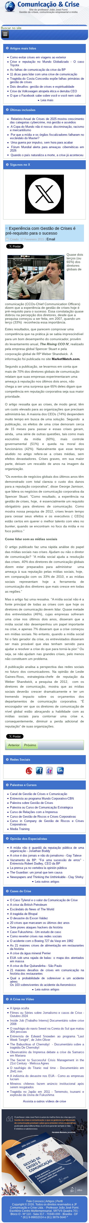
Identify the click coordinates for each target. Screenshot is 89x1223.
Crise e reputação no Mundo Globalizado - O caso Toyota (47, 63)
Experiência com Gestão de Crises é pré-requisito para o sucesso (40, 231)
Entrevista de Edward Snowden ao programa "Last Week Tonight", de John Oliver (47, 1038)
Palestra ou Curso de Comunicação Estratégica (41, 807)
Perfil (59, 1201)
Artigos (50, 1201)
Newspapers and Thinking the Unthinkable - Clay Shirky (47, 877)
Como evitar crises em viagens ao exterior (38, 57)
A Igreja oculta (19, 1008)
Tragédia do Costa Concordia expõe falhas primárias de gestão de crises (47, 80)
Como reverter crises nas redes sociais (36, 936)
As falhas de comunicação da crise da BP (38, 69)
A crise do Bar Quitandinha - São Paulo (36, 966)
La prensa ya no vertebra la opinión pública (38, 868)
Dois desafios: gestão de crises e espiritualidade (42, 86)
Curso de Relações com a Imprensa (34, 812)
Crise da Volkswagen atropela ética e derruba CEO (43, 91)
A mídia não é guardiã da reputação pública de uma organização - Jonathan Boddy (47, 849)
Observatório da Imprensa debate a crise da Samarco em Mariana (47, 1053)
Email (51, 239)
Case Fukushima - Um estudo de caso (35, 932)
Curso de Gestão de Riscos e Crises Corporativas (43, 816)
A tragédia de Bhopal (23, 914)
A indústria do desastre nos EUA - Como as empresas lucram (47, 1077)
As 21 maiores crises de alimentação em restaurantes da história (47, 947)
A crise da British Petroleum (28, 904)
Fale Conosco (35, 1201)
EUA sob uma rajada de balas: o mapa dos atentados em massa (47, 959)
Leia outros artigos (47, 881)
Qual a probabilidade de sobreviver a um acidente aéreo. (47, 979)
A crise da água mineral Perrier (30, 953)
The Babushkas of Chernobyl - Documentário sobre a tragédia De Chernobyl (47, 1046)
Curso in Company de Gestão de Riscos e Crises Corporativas (47, 822)
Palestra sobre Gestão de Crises (31, 803)
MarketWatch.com (65, 359)
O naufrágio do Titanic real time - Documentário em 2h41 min (47, 1069)
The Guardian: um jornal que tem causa (36, 872)
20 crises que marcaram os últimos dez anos (40, 923)
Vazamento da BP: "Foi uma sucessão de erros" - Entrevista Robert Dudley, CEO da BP (47, 861)
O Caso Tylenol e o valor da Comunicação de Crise (44, 900)
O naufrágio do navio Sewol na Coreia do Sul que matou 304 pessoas (47, 1030)
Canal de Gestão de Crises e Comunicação (38, 794)
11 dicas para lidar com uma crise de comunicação (43, 74)
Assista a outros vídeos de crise (44, 1101)
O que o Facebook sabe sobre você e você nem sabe (45, 95)
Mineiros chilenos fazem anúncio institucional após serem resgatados (47, 1085)
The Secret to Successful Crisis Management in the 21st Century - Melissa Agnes (47, 1061)
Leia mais (47, 100)
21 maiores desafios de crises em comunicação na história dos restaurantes (47, 971)
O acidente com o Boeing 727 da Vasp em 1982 (41, 941)
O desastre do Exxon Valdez (29, 918)
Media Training (19, 829)
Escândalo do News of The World (32, 909)
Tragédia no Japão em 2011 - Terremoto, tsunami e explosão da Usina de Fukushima (47, 1093)
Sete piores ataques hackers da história (36, 927)
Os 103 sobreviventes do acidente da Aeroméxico (43, 985)
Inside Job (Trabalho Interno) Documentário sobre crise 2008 (47, 1022)
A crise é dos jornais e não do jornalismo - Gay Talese (45, 855)
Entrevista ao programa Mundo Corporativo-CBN (42, 798)
